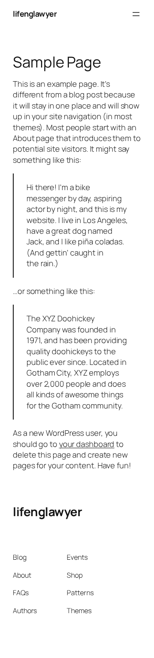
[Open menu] (136, 14)
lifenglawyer (34, 14)
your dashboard (87, 444)
